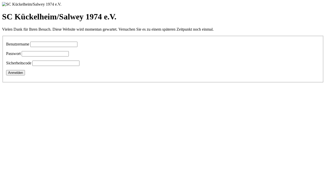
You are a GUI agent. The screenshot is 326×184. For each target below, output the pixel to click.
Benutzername (17, 44)
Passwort (13, 53)
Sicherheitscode (18, 63)
